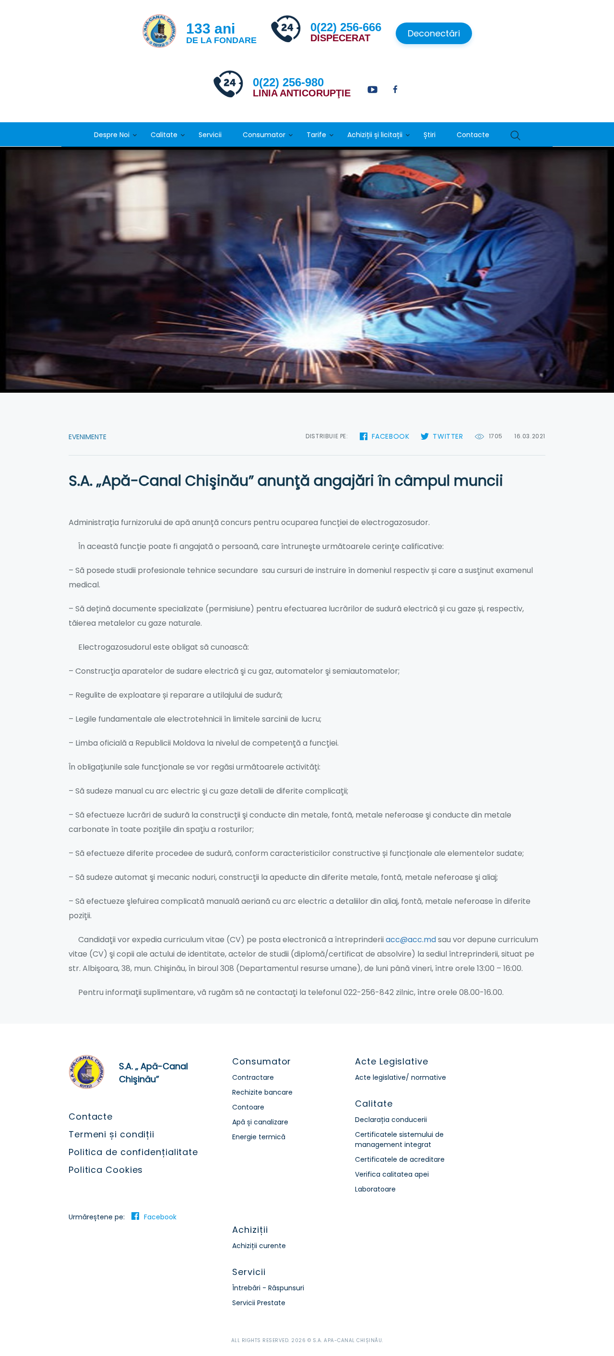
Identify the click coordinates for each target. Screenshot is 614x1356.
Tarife (316, 135)
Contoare (248, 1107)
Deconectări (434, 33)
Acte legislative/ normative (400, 1077)
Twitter (448, 436)
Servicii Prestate (258, 1303)
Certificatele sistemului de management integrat (399, 1139)
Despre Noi (112, 135)
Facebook (391, 436)
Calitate (164, 135)
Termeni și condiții (111, 1134)
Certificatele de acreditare (400, 1159)
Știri (430, 135)
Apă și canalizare (260, 1122)
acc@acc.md (411, 939)
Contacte (473, 135)
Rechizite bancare (262, 1092)
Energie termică (258, 1137)
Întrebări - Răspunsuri (268, 1288)
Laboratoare (375, 1189)
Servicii (210, 135)
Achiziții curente (259, 1246)
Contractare (253, 1077)
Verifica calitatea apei (392, 1174)
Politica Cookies (106, 1170)
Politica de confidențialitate (133, 1152)
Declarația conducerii (391, 1119)
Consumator (264, 135)
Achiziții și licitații (374, 135)
